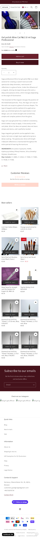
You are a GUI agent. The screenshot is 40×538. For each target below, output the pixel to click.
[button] (5, 7)
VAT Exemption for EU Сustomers (15, 456)
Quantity (4, 68)
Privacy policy (10, 532)
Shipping (11, 46)
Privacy (6, 465)
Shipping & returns (10, 451)
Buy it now (20, 62)
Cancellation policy (31, 535)
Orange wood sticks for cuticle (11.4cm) (28, 228)
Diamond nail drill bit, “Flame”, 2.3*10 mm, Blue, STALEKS (10, 321)
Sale (5, 434)
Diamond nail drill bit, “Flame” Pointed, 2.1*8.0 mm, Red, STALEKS (10, 353)
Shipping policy (31, 532)
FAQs (5, 461)
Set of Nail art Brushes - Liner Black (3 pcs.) (10, 258)
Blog (5, 425)
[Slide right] (24, 33)
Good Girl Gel (12, 529)
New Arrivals (8, 429)
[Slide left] (15, 33)
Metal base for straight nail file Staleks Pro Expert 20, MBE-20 (9, 289)
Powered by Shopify (21, 529)
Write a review (20, 185)
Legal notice (21, 535)
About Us (7, 447)
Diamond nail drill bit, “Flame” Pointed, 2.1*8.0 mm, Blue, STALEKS (29, 353)
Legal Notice (8, 470)
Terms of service (20, 532)
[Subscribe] (33, 384)
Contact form (8, 495)
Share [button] (5, 166)
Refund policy (32, 529)
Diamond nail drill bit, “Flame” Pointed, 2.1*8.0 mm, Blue (29, 321)
